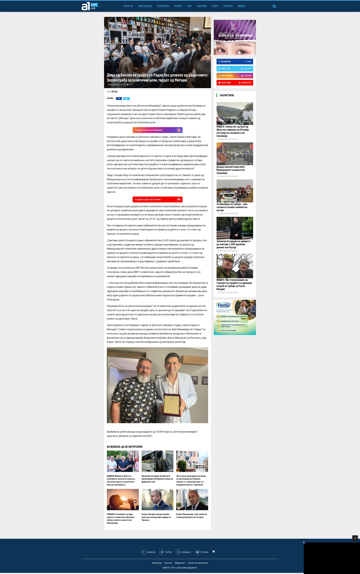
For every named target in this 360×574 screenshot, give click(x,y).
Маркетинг (180, 563)
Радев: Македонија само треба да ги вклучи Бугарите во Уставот (191, 515)
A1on (114, 91)
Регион (178, 6)
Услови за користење (198, 563)
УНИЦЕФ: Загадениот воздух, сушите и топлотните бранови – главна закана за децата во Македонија (121, 518)
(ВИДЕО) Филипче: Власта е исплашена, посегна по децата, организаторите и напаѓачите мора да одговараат (121, 480)
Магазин (202, 6)
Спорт (215, 6)
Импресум (157, 563)
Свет (189, 6)
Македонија (145, 6)
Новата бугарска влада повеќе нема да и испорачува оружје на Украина (156, 517)
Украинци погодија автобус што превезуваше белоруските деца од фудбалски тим (157, 478)
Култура (228, 6)
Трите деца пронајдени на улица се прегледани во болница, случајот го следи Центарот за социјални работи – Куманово (191, 480)
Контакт (168, 563)
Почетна (128, 6)
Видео (241, 6)
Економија (163, 6)
